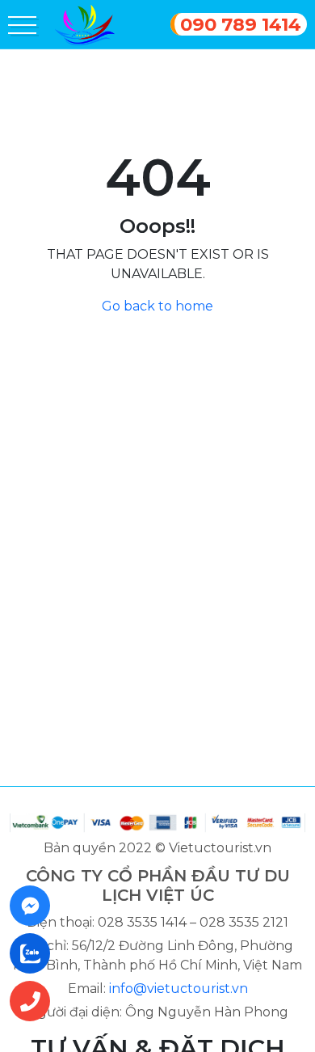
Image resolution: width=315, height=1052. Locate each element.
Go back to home (157, 306)
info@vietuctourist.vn (178, 988)
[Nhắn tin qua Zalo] (35, 953)
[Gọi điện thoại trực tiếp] (35, 1001)
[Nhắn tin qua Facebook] (35, 905)
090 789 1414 (240, 24)
